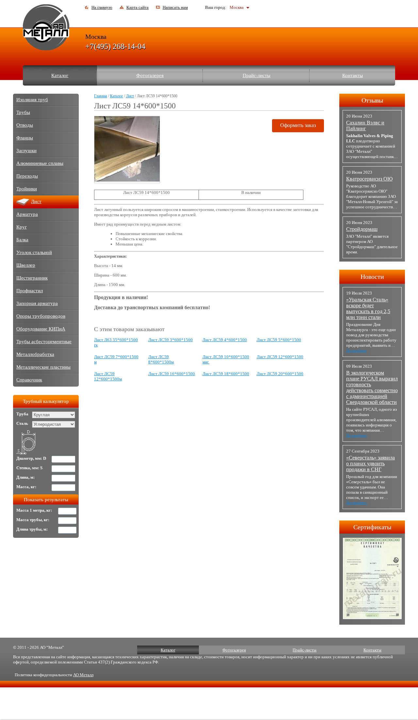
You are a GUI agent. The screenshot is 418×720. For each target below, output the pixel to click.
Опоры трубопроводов (40, 316)
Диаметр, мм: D (31, 458)
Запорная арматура (37, 303)
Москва (237, 7)
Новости (372, 276)
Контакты (352, 75)
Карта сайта (137, 7)
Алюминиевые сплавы (39, 163)
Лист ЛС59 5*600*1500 (279, 339)
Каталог (59, 75)
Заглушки (26, 150)
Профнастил (29, 290)
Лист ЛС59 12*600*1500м (108, 376)
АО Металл (83, 674)
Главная (100, 96)
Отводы (24, 125)
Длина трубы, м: (32, 529)
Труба (22, 413)
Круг (21, 227)
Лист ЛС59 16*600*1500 (171, 373)
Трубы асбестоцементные (44, 341)
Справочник (29, 379)
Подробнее (356, 350)
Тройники (26, 188)
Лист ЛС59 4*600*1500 (224, 339)
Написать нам (175, 7)
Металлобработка (35, 354)
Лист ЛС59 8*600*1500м (161, 359)
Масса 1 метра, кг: (34, 510)
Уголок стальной (34, 252)
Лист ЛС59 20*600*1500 (280, 373)
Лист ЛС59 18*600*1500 (225, 373)
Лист (130, 96)
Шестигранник (32, 277)
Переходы (27, 176)
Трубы (23, 112)
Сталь (22, 423)
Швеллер (25, 265)
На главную (101, 7)
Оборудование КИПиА (40, 328)
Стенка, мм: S (29, 467)
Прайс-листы (256, 75)
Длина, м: (25, 477)
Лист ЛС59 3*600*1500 (170, 339)
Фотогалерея (150, 75)
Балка (22, 239)
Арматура (27, 214)
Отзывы (372, 100)
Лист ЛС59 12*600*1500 (280, 356)
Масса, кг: (26, 486)
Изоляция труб (32, 99)
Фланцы (24, 137)
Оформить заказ (298, 125)
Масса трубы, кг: (32, 519)
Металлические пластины (43, 367)
